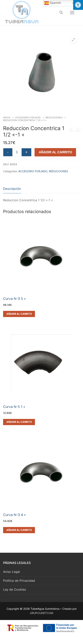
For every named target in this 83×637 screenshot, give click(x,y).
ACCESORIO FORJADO (28, 117)
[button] (73, 39)
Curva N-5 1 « (14, 407)
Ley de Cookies (14, 589)
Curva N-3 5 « (14, 299)
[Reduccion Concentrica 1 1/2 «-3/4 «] (78, 130)
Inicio (6, 117)
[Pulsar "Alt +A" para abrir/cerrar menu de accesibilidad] (78, 5)
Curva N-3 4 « (14, 515)
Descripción (12, 189)
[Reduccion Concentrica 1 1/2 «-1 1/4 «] (71, 130)
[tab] (12, 189)
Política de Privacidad (19, 580)
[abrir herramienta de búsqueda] (61, 12)
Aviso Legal (11, 572)
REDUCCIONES (54, 117)
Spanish (55, 2)
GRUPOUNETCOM (41, 613)
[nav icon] (72, 13)
